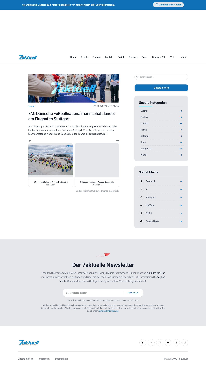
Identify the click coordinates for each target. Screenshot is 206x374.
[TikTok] (176, 342)
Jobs (184, 57)
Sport (145, 57)
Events (84, 57)
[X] (151, 342)
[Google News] (184, 342)
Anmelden (132, 293)
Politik (121, 57)
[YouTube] (168, 342)
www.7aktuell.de (180, 358)
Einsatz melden (161, 87)
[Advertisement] (103, 30)
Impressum (44, 358)
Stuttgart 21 (158, 57)
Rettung (133, 57)
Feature (97, 57)
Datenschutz (61, 358)
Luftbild (109, 57)
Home (73, 57)
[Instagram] (159, 342)
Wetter (173, 57)
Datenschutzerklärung (108, 311)
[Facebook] (142, 342)
